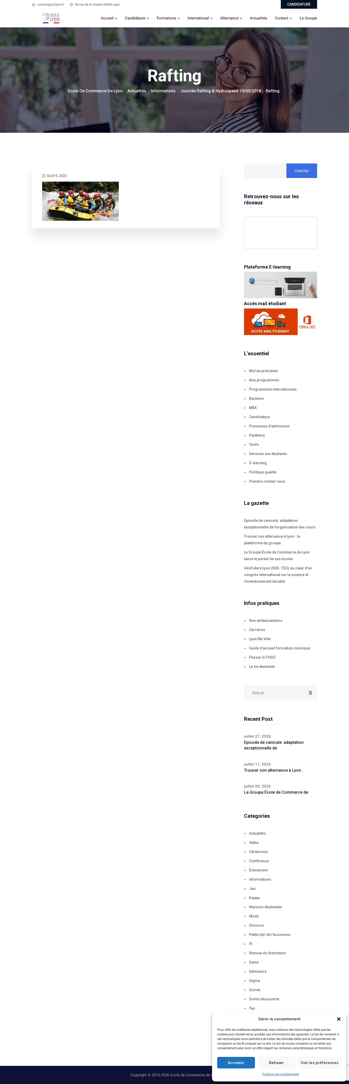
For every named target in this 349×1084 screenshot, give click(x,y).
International (198, 18)
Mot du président (263, 371)
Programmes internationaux (273, 389)
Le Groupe (308, 18)
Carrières (257, 630)
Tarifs (254, 445)
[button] (338, 1019)
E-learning (258, 463)
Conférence (259, 861)
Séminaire (257, 971)
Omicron (256, 925)
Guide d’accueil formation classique (279, 648)
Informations (260, 879)
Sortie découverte (264, 999)
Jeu (252, 889)
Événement (258, 870)
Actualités (258, 18)
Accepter (236, 1062)
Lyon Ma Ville (260, 639)
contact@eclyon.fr (50, 4)
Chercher (302, 171)
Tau (252, 1008)
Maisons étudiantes (265, 907)
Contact (281, 18)
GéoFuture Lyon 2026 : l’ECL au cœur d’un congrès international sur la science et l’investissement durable (278, 574)
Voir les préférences (320, 1062)
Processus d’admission (269, 426)
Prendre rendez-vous (267, 481)
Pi (250, 944)
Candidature (135, 18)
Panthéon (257, 435)
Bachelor (256, 398)
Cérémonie (258, 852)
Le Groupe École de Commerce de (276, 792)
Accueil (107, 18)
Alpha (254, 842)
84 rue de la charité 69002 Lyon (97, 4)
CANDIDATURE (299, 4)
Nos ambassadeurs (265, 620)
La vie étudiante (262, 667)
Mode (254, 916)
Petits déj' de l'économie (269, 935)
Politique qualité (262, 472)
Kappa (254, 898)
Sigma (254, 981)
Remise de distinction (267, 953)
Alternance (229, 18)
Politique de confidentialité (280, 1074)
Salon (254, 962)
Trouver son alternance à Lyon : (273, 770)
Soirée (254, 990)
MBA (253, 408)
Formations (166, 18)
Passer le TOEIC (262, 657)
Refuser (276, 1062)
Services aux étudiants (268, 454)
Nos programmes (264, 380)
